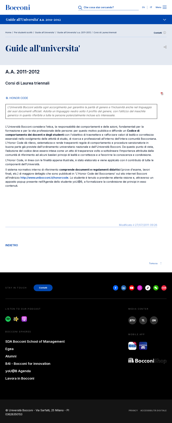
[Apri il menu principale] (165, 7)
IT (151, 7)
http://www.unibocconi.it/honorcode (44, 177)
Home (8, 32)
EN (143, 7)
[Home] (17, 7)
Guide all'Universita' (45, 32)
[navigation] (86, 19)
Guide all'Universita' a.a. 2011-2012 (74, 32)
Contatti (158, 33)
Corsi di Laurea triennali (105, 32)
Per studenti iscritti (23, 32)
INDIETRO (11, 245)
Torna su (153, 263)
